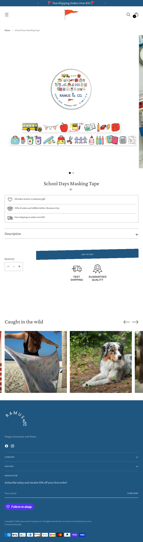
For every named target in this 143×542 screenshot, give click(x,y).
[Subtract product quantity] (8, 266)
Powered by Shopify (13, 524)
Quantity (9, 258)
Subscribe (132, 493)
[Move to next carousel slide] (135, 304)
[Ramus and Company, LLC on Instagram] (13, 446)
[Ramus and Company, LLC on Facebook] (7, 446)
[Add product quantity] (19, 266)
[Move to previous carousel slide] (126, 304)
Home (7, 30)
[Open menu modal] (6, 14)
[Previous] (38, 3)
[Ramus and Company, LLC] (71, 14)
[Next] (105, 3)
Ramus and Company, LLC (31, 521)
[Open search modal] (128, 14)
